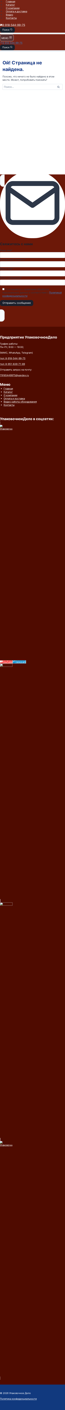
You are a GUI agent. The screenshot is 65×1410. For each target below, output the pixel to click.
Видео (9, 14)
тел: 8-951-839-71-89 (12, 364)
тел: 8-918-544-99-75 (12, 358)
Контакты (11, 17)
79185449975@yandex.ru (14, 375)
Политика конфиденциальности (18, 1398)
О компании (13, 8)
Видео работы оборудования (20, 401)
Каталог (10, 4)
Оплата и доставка (16, 11)
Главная (10, 1)
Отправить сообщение (17, 302)
